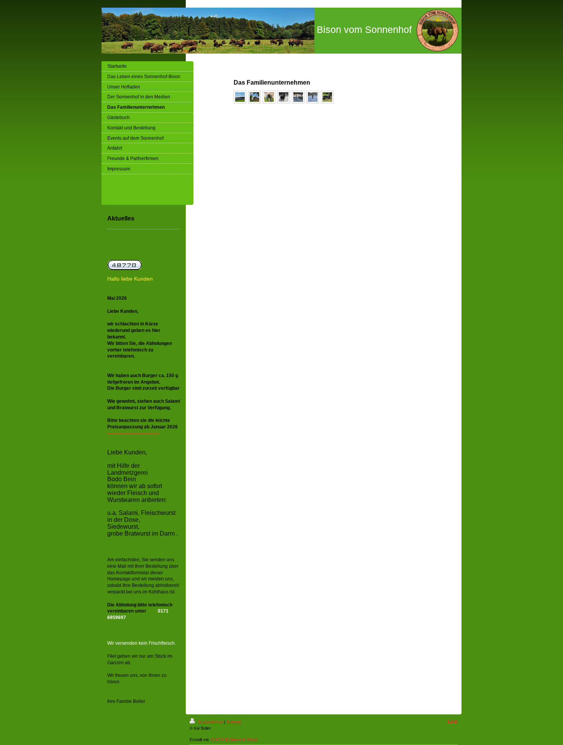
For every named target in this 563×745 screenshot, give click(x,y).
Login (453, 721)
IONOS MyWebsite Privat (233, 739)
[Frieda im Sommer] (327, 97)
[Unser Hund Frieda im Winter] (313, 97)
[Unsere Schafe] (298, 97)
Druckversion (210, 722)
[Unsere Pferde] (283, 97)
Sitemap (233, 722)
